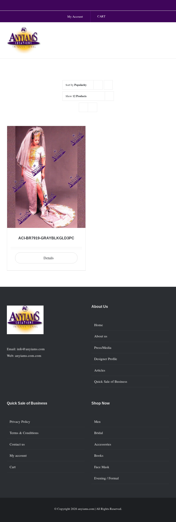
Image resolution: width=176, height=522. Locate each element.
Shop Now (100, 403)
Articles (99, 370)
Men (97, 421)
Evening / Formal (106, 478)
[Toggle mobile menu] (167, 31)
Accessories (102, 444)
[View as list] (92, 107)
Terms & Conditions (24, 432)
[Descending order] (108, 85)
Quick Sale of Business (110, 381)
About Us (99, 307)
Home (98, 324)
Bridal (98, 432)
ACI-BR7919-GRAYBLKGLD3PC (46, 238)
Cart (13, 467)
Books (98, 455)
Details (49, 257)
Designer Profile (105, 358)
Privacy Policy (20, 421)
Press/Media (102, 347)
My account (18, 455)
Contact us (17, 444)
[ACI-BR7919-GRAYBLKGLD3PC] (46, 177)
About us (100, 336)
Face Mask (101, 467)
